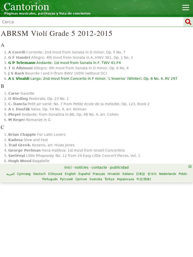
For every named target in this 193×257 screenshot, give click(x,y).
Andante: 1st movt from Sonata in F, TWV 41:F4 (64, 63)
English (70, 174)
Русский (66, 179)
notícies (81, 167)
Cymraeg (24, 174)
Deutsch (39, 174)
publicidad (119, 167)
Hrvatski (114, 174)
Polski (183, 174)
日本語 (140, 174)
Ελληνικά (55, 174)
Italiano (127, 174)
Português (50, 179)
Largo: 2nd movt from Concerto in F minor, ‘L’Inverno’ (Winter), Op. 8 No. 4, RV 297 (92, 79)
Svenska (95, 179)
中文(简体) (143, 179)
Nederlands (167, 174)
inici (68, 167)
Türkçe (109, 179)
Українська (125, 179)
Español (84, 174)
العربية (10, 174)
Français (99, 174)
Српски (81, 179)
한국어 (152, 174)
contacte (99, 167)
